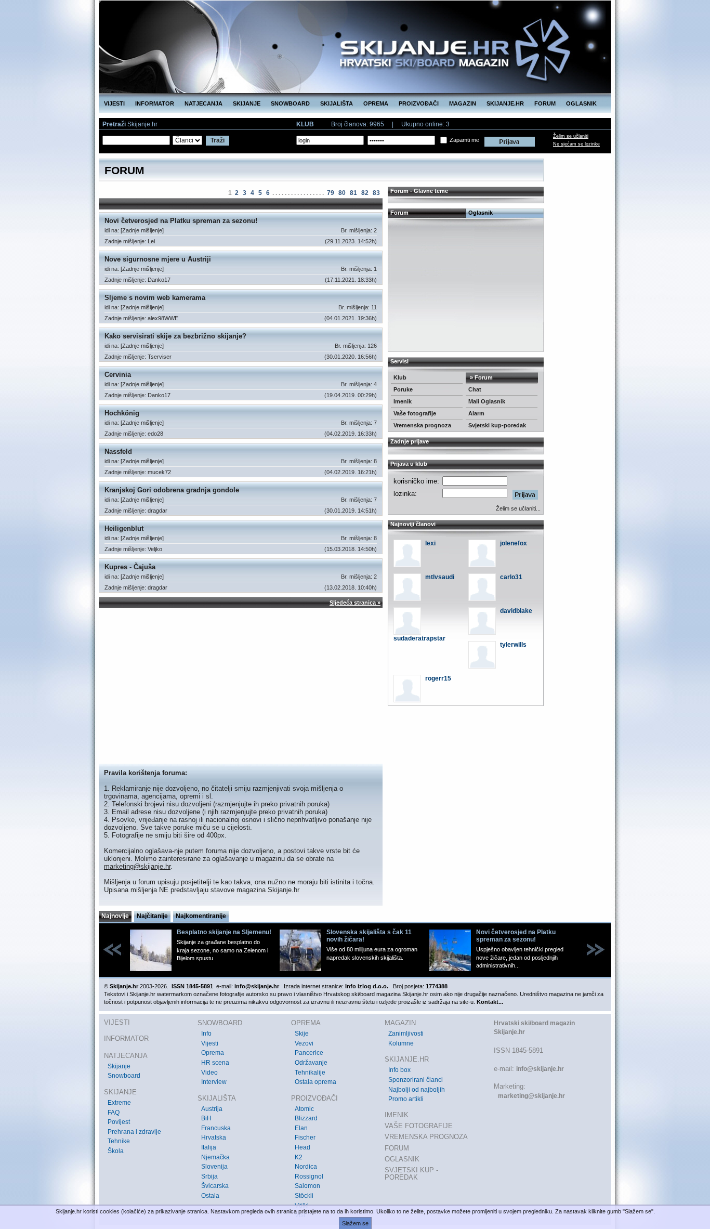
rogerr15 (438, 678)
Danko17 (159, 280)
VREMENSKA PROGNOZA (426, 1136)
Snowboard (124, 1075)
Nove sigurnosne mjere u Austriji (157, 259)
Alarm (476, 413)
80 (342, 193)
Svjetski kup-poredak (497, 425)
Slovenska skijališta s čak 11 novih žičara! (369, 936)
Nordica (306, 1166)
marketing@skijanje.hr (137, 866)
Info (206, 1033)
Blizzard (306, 1118)
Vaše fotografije (414, 413)
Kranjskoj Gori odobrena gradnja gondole (171, 490)
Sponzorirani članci (415, 1079)
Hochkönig (121, 413)
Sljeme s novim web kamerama (154, 298)
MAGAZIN (462, 103)
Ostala (210, 1195)
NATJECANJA (203, 103)
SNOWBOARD (290, 103)
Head (302, 1147)
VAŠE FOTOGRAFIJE (419, 1125)
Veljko (155, 549)
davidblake (516, 610)
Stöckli (304, 1195)
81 (353, 193)
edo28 (155, 433)
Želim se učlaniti (570, 136)
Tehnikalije (310, 1072)
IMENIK (397, 1115)
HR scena (215, 1062)
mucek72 (159, 472)
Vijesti (209, 1043)
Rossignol (309, 1176)
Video (209, 1072)
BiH (206, 1118)
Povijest (119, 1122)
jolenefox (513, 543)
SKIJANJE (246, 103)
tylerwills (513, 644)
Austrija (211, 1109)
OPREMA (375, 103)
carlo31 (511, 577)
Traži (218, 140)
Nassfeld (118, 451)
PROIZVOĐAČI (419, 103)
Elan (301, 1128)
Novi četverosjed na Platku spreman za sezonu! (180, 221)
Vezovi (304, 1043)
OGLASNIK (581, 103)
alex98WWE (163, 318)
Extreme (119, 1102)
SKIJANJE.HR (505, 103)
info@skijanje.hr (540, 1069)
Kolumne (401, 1043)
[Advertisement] (241, 686)
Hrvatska (213, 1137)
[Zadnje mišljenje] (142, 230)
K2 (299, 1157)
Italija (208, 1147)
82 (365, 193)
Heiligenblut (123, 528)
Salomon (307, 1185)
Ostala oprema (315, 1082)
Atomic (304, 1109)
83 (376, 193)
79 (330, 193)
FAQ (114, 1112)
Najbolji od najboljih (416, 1089)
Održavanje (311, 1062)
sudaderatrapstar (419, 638)
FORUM (545, 103)
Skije (302, 1033)
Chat (474, 389)
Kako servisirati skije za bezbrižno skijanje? (175, 336)
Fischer (305, 1137)
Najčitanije (152, 916)
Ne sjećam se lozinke (576, 144)
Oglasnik (480, 213)
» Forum (480, 377)
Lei (151, 241)
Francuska (216, 1128)
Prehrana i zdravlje (134, 1131)
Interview (214, 1082)
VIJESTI (114, 103)
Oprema (212, 1052)
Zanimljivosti (406, 1033)
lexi (430, 543)
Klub (399, 377)
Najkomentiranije (201, 916)
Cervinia (117, 374)
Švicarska (215, 1185)
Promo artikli (406, 1099)
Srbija (209, 1176)
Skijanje (119, 1066)
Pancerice (309, 1052)
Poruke (403, 389)
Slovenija (214, 1166)
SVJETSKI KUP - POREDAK (411, 1174)
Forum (399, 213)
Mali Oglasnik (486, 401)
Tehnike (119, 1141)
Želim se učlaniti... (518, 508)
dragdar (157, 510)
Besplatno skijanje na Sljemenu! (224, 932)
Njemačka (215, 1157)
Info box (399, 1070)
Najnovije (115, 916)
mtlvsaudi (439, 577)
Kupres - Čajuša (129, 567)
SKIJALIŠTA (336, 103)
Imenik (402, 401)
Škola (116, 1151)
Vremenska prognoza (422, 425)
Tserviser (160, 357)
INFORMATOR (154, 103)
